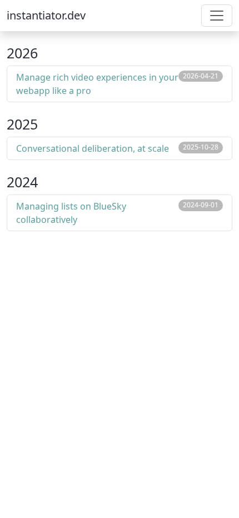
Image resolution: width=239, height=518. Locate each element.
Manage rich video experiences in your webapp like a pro (97, 84)
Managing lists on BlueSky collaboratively (71, 213)
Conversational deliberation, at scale (92, 148)
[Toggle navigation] (216, 15)
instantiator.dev (46, 15)
